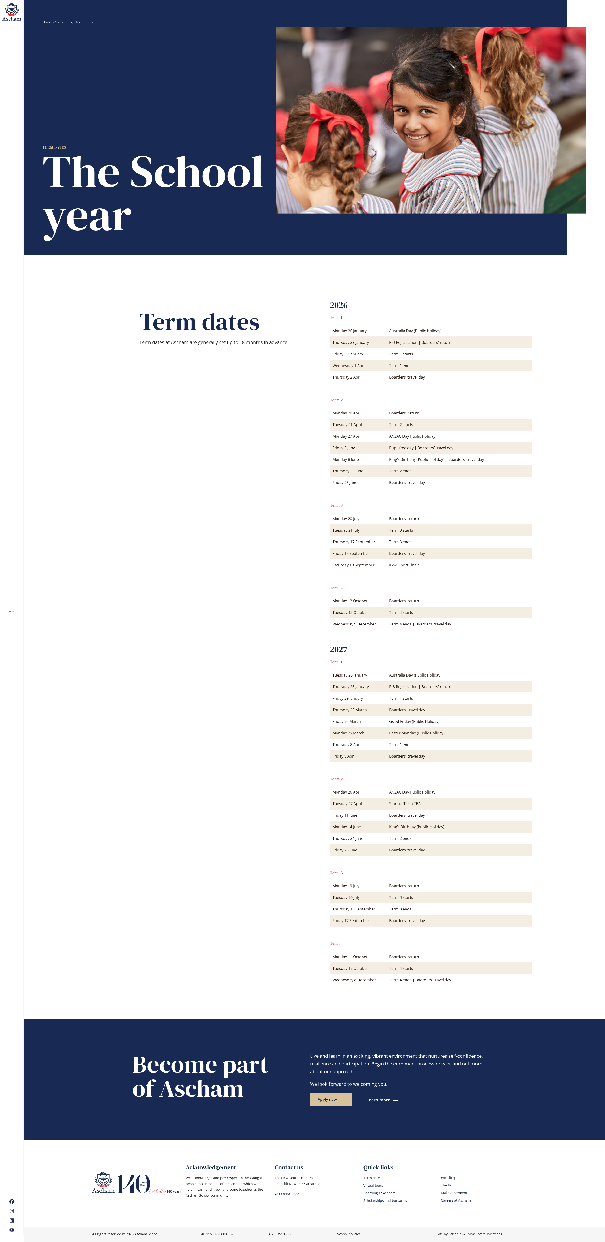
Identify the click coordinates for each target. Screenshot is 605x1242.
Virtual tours (373, 1185)
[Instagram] (12, 1211)
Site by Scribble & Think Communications (469, 1234)
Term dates (372, 1178)
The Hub (447, 1185)
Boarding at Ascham (379, 1193)
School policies (349, 1234)
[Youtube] (12, 1230)
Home (47, 22)
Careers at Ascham (456, 1200)
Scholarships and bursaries (385, 1200)
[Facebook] (12, 1201)
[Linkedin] (12, 1220)
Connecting (64, 22)
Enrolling (448, 1177)
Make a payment (454, 1193)
